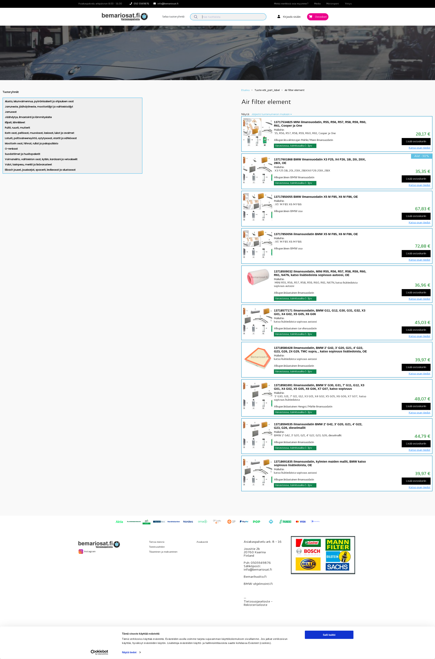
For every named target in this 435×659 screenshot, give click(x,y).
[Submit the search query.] (195, 17)
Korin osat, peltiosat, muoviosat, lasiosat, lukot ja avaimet (39, 133)
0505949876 (261, 563)
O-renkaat (11, 148)
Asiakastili (202, 542)
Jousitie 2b (252, 549)
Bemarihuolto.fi (255, 577)
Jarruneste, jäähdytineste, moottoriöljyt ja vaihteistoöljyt (39, 106)
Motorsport (332, 4)
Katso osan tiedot (419, 148)
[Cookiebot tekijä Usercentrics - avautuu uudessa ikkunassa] (99, 652)
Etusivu (245, 90)
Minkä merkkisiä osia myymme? (291, 4)
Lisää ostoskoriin (416, 141)
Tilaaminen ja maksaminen (163, 552)
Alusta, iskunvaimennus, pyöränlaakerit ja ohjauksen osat (39, 101)
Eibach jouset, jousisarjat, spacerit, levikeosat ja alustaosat (40, 169)
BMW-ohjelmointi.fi (258, 584)
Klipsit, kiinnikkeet (15, 122)
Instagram (89, 551)
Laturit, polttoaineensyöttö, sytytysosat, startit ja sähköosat (41, 138)
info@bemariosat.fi (168, 4)
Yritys (348, 4)
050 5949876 (141, 4)
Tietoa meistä (156, 542)
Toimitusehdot (157, 547)
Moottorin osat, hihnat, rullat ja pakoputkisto (31, 143)
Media (317, 4)
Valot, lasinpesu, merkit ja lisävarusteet (28, 164)
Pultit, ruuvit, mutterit (17, 127)
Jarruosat (11, 112)
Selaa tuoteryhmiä (173, 16)
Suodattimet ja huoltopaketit (22, 154)
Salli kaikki (329, 634)
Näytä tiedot (129, 652)
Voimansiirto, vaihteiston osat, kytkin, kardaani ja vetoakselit (41, 159)
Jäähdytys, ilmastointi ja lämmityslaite (28, 117)
